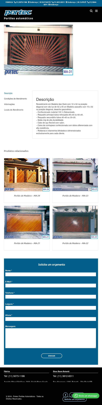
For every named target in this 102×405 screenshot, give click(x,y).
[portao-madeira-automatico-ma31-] (51, 50)
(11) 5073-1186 (21, 2)
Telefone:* (9, 292)
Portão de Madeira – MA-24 (27, 195)
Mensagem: (10, 326)
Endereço (33, 2)
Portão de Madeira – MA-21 (27, 243)
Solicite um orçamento (74, 399)
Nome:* (8, 270)
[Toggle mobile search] (91, 10)
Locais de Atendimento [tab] (13, 109)
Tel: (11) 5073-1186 (14, 376)
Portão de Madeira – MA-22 (75, 243)
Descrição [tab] (8, 93)
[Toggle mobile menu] (96, 10)
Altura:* (8, 315)
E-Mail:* (8, 281)
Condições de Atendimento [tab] (15, 98)
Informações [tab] (9, 104)
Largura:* (9, 304)
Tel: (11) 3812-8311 (63, 376)
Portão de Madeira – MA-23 (75, 195)
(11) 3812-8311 (59, 2)
